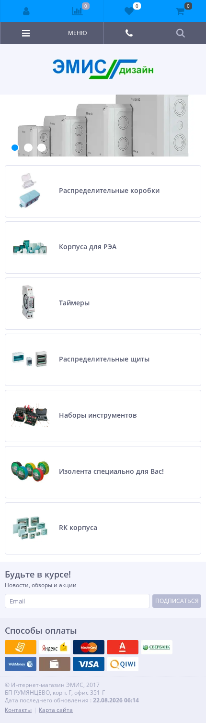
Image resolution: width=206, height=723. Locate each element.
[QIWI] (156, 647)
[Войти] (26, 11)
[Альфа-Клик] (20, 664)
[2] (28, 148)
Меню (77, 33)
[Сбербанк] (54, 664)
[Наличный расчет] (88, 664)
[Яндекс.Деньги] (122, 647)
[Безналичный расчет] (122, 664)
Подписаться (177, 601)
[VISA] (20, 647)
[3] (41, 148)
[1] (15, 148)
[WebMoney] (88, 647)
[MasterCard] (54, 647)
